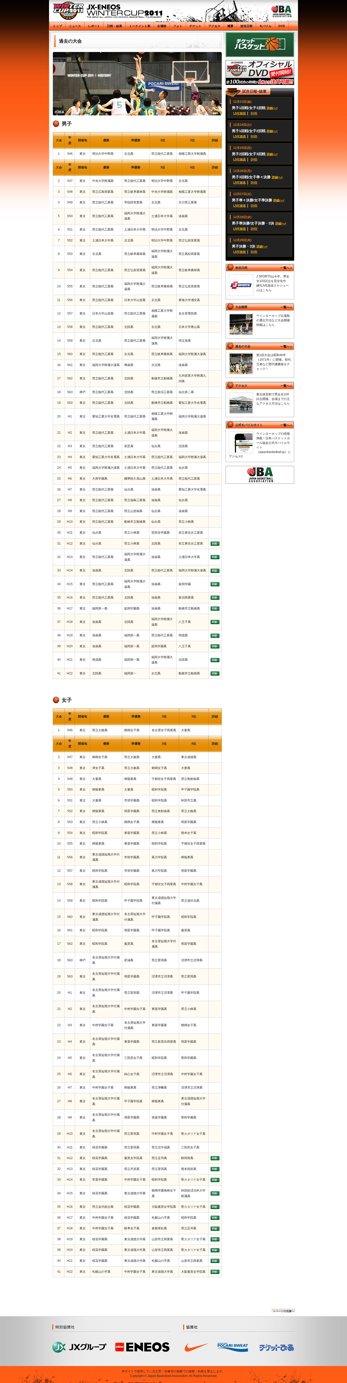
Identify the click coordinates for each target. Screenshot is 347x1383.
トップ (57, 26)
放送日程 (246, 26)
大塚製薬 (233, 1347)
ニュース (75, 26)
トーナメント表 (139, 26)
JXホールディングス (79, 1347)
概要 (230, 26)
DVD (281, 26)
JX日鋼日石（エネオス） (142, 1347)
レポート (94, 26)
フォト (177, 26)
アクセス (214, 26)
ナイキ (197, 1347)
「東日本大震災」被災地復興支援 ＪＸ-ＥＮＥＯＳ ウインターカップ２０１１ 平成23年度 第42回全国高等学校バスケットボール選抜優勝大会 (108, 11)
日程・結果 (114, 26)
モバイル (265, 26)
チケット (195, 26)
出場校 (161, 26)
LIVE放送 (239, 113)
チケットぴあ (277, 1347)
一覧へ (285, 268)
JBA (281, 11)
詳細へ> (272, 108)
